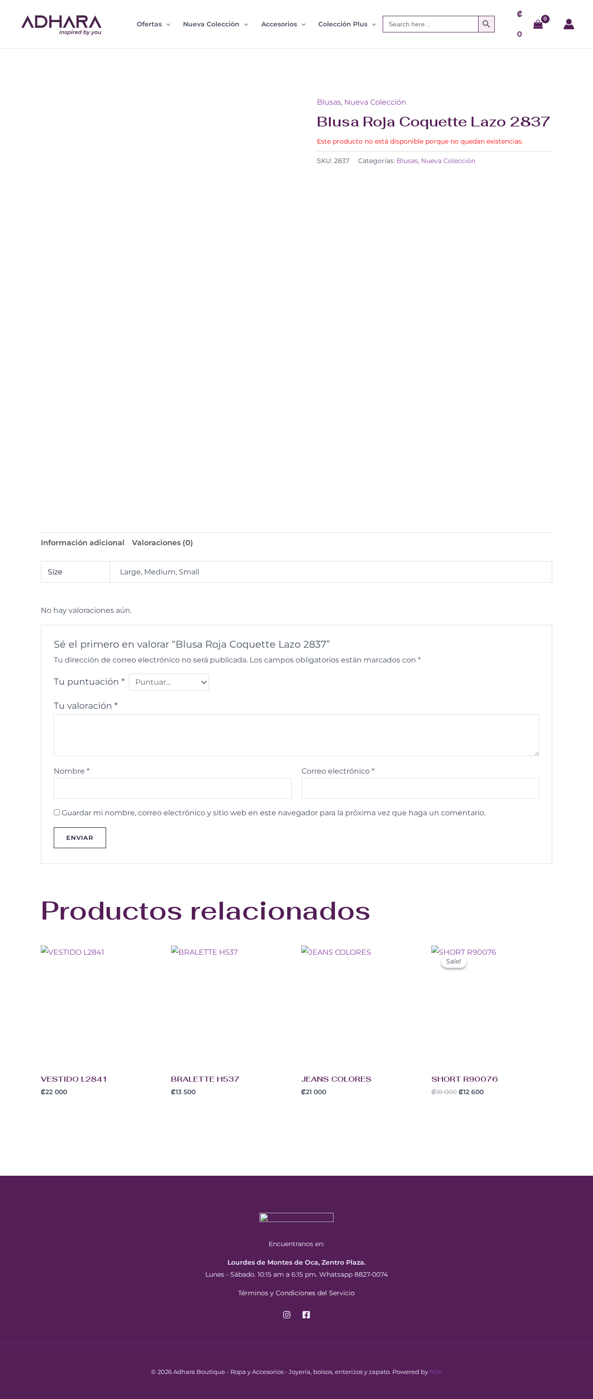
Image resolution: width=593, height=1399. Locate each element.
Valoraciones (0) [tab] (162, 542)
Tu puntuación (89, 681)
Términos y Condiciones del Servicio (296, 1293)
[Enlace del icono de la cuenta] (568, 24)
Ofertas (149, 24)
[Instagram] (287, 1315)
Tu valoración (86, 705)
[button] (166, 24)
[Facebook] (306, 1315)
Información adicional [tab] (83, 542)
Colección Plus (342, 24)
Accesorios (279, 24)
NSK (435, 1371)
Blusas (329, 102)
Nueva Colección (211, 24)
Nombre (71, 771)
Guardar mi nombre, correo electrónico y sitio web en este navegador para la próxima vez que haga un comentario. (274, 812)
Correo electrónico (338, 771)
